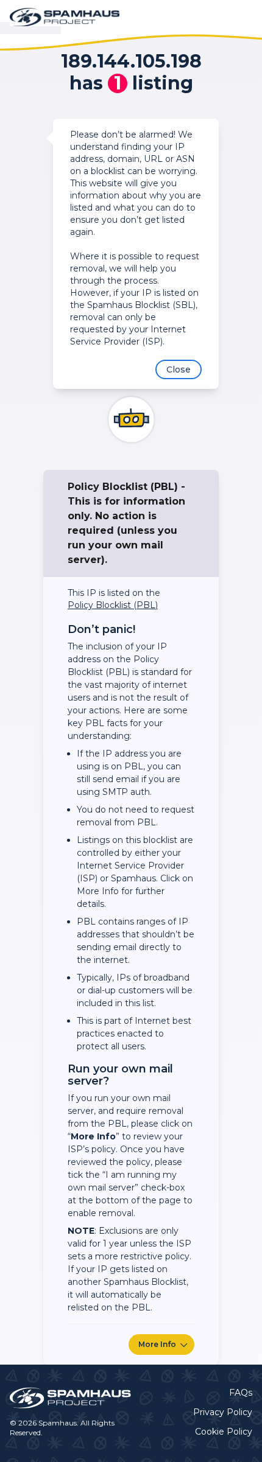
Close (178, 369)
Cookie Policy (223, 1431)
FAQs (240, 1392)
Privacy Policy (222, 1412)
